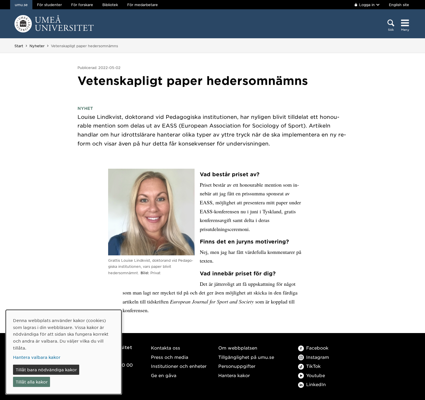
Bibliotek (110, 4)
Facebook (317, 347)
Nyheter (37, 45)
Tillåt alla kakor (32, 381)
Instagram (317, 357)
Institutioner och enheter (178, 366)
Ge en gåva (163, 375)
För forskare (82, 4)
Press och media (169, 357)
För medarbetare (142, 4)
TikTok (313, 366)
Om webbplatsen (237, 347)
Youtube (315, 375)
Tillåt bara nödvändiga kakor (46, 369)
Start (18, 45)
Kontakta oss (165, 347)
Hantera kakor (234, 375)
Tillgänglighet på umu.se (246, 357)
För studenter (49, 4)
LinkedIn (316, 384)
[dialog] (63, 352)
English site (399, 4)
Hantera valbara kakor (36, 357)
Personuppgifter (236, 366)
